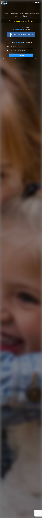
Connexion (36, 3)
